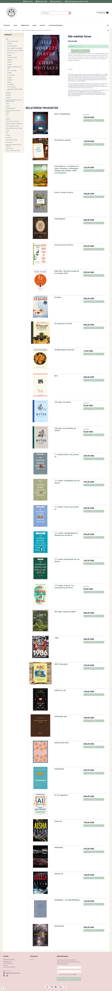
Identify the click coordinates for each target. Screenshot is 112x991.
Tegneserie (9, 82)
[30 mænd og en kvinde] (40, 334)
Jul (6, 116)
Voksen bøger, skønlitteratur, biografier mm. (15, 90)
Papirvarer (8, 135)
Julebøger (9, 62)
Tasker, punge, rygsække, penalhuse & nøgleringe (13, 145)
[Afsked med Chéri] (40, 753)
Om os (15, 25)
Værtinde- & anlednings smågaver (13, 150)
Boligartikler (8, 97)
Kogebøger (9, 64)
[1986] (40, 648)
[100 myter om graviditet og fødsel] (40, 438)
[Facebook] (4, 976)
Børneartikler (8, 92)
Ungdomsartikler (9, 148)
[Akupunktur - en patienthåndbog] (40, 910)
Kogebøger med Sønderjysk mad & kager (14, 67)
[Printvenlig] (108, 30)
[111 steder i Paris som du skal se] (40, 517)
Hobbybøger (9, 59)
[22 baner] (40, 307)
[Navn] (69, 967)
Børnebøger (9, 43)
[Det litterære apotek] (40, 150)
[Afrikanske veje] (40, 727)
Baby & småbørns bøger (12, 45)
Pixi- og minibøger (11, 75)
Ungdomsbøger (10, 84)
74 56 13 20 (7, 971)
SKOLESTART (9, 137)
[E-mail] (69, 971)
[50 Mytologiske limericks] (40, 360)
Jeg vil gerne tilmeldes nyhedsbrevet (70, 974)
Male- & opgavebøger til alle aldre (12, 126)
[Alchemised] (40, 936)
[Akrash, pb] (40, 884)
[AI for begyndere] (40, 805)
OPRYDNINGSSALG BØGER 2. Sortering (14, 128)
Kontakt (42, 25)
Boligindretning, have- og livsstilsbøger (15, 50)
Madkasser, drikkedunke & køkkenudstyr (14, 123)
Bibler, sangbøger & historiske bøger (14, 48)
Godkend (69, 979)
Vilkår (34, 25)
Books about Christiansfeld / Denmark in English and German (14, 100)
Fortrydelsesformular (56, 25)
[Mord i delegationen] (40, 124)
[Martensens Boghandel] (11, 13)
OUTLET (7, 130)
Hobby (7, 114)
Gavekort (8, 105)
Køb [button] (80, 51)
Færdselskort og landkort (12, 57)
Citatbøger (9, 55)
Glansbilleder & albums (10, 108)
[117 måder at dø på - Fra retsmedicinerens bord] (40, 596)
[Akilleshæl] (40, 858)
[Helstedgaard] (40, 229)
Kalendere (8, 119)
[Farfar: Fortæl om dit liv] (40, 203)
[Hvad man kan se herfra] (40, 255)
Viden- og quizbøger (11, 86)
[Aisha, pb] (40, 831)
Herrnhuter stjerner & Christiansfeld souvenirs (13, 111)
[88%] (40, 386)
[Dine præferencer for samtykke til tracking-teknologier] (2, 988)
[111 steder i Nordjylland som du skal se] (40, 491)
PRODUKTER (6, 25)
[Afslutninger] (40, 779)
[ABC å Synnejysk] (40, 674)
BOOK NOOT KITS (11, 52)
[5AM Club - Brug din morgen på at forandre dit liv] (40, 281)
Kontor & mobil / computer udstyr (13, 121)
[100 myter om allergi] (40, 412)
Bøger (7, 38)
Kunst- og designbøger (11, 70)
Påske (7, 132)
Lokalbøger (9, 72)
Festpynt (8, 103)
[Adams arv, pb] (40, 700)
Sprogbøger (9, 79)
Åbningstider (25, 25)
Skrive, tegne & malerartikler (11, 139)
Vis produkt (94, 120)
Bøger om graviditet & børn (12, 41)
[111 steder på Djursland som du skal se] (40, 569)
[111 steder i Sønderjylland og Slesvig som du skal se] (40, 543)
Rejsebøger (9, 77)
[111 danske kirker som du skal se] (40, 465)
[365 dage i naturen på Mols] (40, 622)
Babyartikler (8, 95)
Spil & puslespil (9, 142)
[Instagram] (7, 976)
